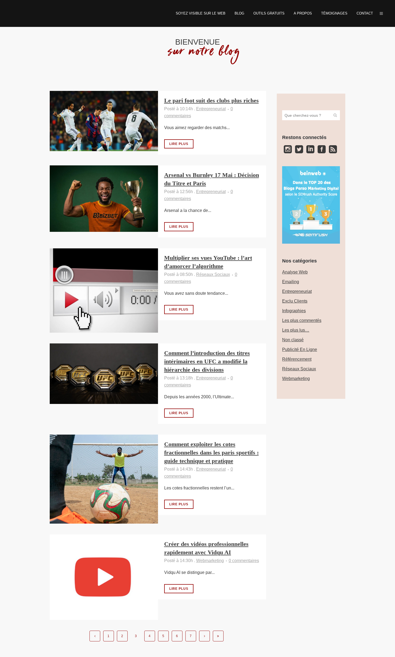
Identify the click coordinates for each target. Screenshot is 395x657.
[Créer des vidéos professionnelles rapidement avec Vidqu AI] (104, 577)
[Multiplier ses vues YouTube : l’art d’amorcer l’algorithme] (104, 290)
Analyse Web (295, 272)
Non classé (293, 340)
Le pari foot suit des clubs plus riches (211, 100)
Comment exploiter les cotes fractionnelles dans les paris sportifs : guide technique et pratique (211, 452)
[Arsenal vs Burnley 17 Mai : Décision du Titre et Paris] (104, 198)
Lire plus (178, 144)
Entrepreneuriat (211, 108)
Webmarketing (210, 560)
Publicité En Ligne (299, 349)
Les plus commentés (301, 320)
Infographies (294, 310)
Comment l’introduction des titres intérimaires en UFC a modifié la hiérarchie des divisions (207, 361)
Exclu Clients (294, 301)
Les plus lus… (295, 330)
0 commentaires (244, 560)
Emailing (290, 281)
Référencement (296, 359)
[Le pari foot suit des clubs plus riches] (104, 121)
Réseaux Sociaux (213, 274)
